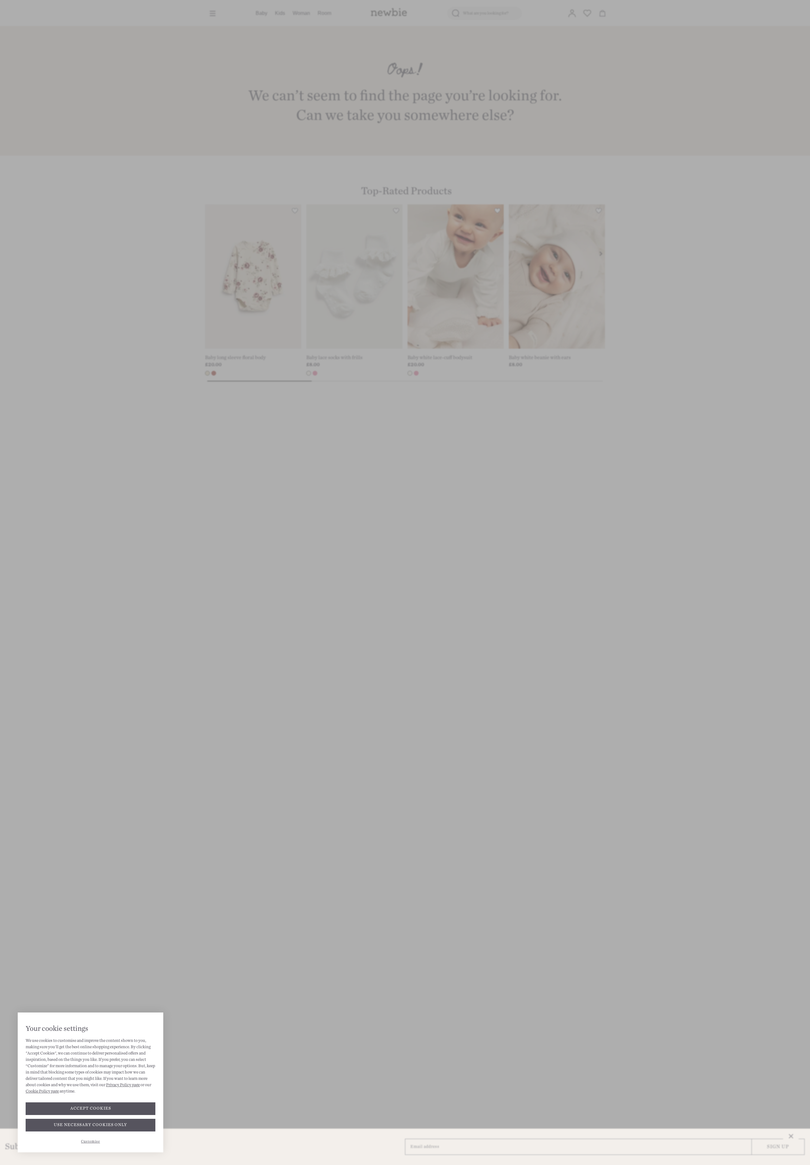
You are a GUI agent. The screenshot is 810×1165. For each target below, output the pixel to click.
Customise (90, 1141)
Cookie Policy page (42, 1091)
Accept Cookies (90, 1108)
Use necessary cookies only (90, 1125)
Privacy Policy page (123, 1085)
